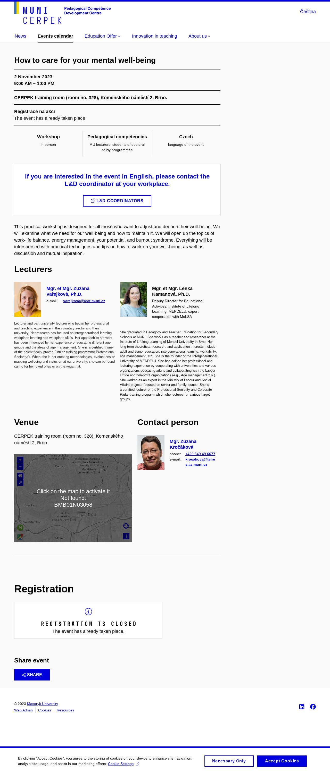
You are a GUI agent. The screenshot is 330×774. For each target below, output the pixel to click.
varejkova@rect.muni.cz (84, 301)
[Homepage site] (62, 13)
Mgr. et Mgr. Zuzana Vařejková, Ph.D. (67, 291)
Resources (65, 710)
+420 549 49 (200, 454)
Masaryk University (42, 704)
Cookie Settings (121, 764)
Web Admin (23, 710)
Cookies (44, 710)
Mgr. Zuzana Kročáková (183, 444)
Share (34, 675)
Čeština (308, 11)
